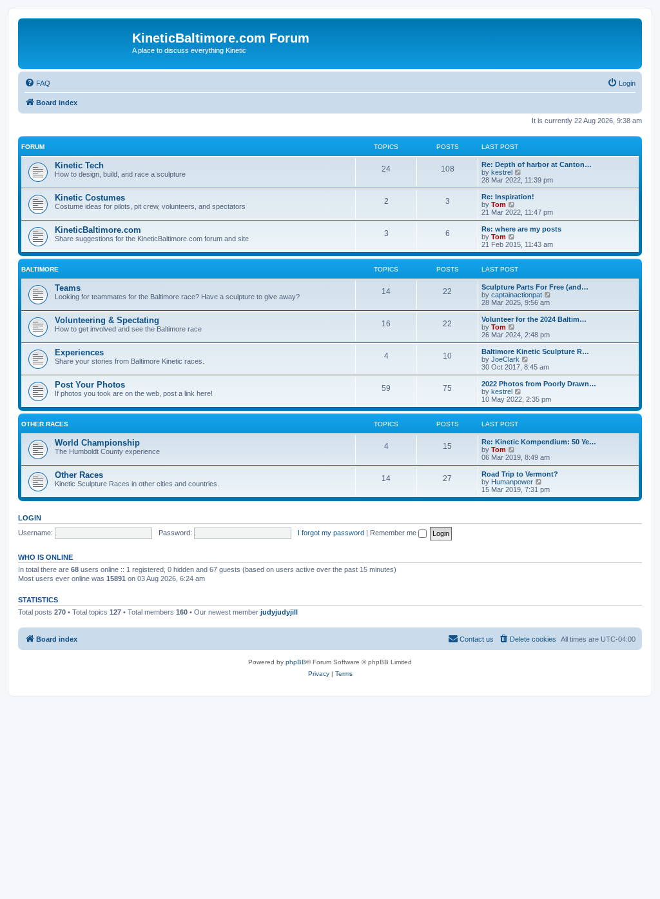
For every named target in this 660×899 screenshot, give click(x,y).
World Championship (97, 443)
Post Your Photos (90, 385)
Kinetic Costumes (90, 198)
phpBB (296, 662)
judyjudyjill (279, 612)
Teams (68, 288)
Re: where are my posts (521, 229)
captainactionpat (516, 295)
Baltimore (40, 269)
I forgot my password (331, 533)
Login (29, 518)
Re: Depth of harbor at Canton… (536, 164)
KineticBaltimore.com (98, 230)
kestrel (501, 172)
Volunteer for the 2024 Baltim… (534, 319)
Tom (498, 204)
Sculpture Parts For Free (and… (534, 287)
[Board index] (76, 42)
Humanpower (512, 482)
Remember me (394, 533)
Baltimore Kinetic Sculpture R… (535, 351)
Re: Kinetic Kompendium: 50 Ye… (538, 442)
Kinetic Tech (79, 165)
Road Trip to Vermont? (519, 474)
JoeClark (505, 359)
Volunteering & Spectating (107, 320)
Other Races (44, 424)
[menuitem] (37, 83)
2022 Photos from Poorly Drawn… (538, 384)
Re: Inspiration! (507, 197)
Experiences (79, 352)
